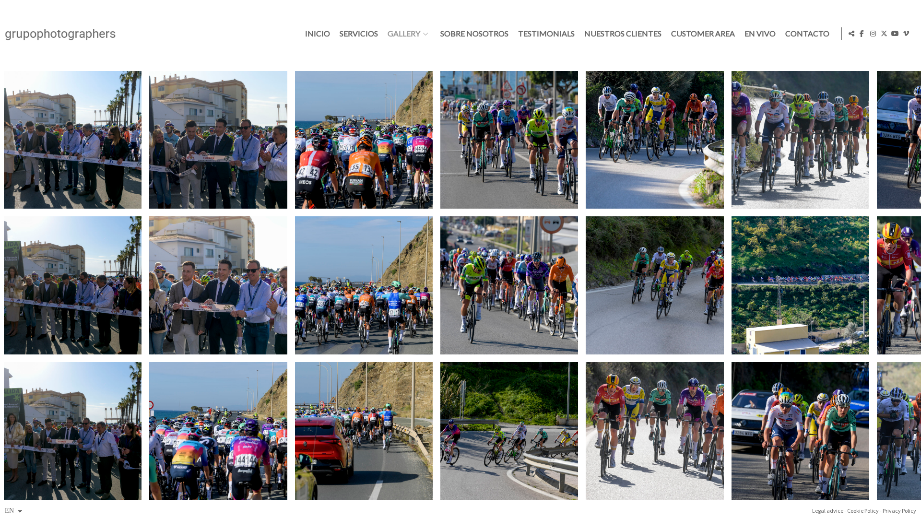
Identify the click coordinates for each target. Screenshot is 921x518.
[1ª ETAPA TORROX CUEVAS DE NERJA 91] (364, 139)
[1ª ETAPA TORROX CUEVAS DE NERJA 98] (654, 285)
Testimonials (546, 33)
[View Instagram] (873, 33)
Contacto (807, 33)
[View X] (884, 33)
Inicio (317, 33)
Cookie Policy (863, 510)
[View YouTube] (895, 33)
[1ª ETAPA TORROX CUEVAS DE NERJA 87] (72, 431)
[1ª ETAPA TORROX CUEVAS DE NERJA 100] (800, 139)
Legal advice (827, 510)
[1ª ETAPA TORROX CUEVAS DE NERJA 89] (218, 285)
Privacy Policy (899, 510)
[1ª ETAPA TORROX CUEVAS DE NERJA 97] (654, 139)
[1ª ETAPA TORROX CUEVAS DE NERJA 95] (509, 285)
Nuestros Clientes (622, 33)
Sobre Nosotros (474, 33)
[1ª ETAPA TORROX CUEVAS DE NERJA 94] (509, 139)
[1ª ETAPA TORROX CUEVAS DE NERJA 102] (800, 431)
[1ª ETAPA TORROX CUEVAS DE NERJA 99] (654, 431)
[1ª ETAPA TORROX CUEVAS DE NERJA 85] (72, 139)
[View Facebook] (862, 33)
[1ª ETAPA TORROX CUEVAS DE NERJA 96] (509, 431)
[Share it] (851, 33)
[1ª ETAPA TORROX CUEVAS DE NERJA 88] (218, 139)
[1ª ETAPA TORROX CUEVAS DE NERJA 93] (364, 431)
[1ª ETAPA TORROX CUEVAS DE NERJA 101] (800, 285)
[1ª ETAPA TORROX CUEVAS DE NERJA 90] (218, 431)
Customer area (703, 33)
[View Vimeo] (906, 33)
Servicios (359, 33)
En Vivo (760, 33)
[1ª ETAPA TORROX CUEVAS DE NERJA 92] (364, 285)
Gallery (404, 33)
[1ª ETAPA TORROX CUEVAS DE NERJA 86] (72, 285)
